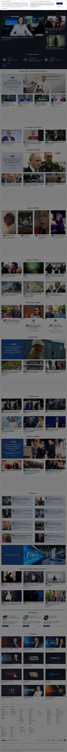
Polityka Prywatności (4, 8)
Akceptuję (59, 3)
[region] (33, 5)
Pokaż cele (59, 6)
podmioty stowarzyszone (16, 2)
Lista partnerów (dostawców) (33, 6)
